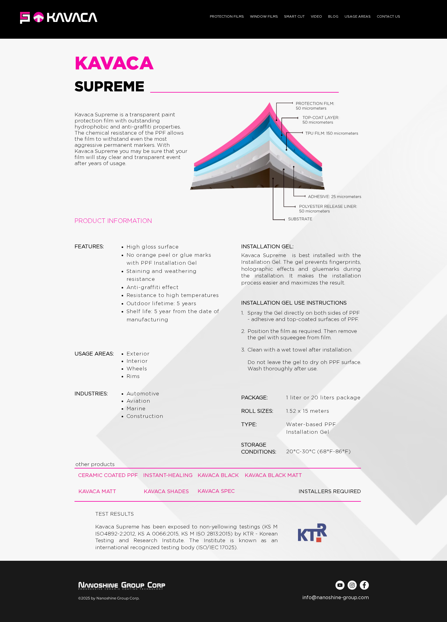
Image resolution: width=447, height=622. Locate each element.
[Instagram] (352, 585)
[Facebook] (364, 585)
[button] (227, 17)
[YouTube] (340, 585)
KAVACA (72, 17)
